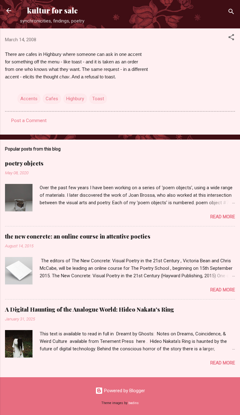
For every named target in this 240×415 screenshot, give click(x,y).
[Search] (231, 12)
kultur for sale (52, 10)
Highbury (75, 98)
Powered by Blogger (124, 390)
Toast (98, 98)
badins (133, 403)
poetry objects (24, 163)
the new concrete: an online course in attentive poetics (77, 236)
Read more (222, 217)
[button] (231, 38)
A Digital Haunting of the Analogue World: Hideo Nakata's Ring (89, 309)
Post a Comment (29, 120)
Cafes (52, 98)
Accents (29, 98)
